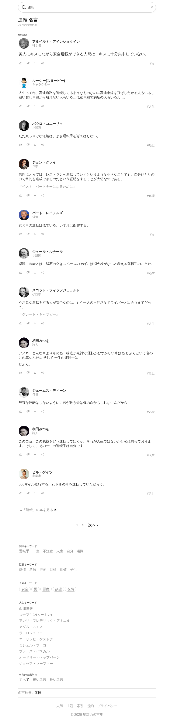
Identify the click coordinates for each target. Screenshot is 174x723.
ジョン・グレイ (44, 162)
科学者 (36, 45)
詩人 (35, 344)
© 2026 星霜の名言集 (87, 714)
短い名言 (39, 679)
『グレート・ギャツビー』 (39, 314)
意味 (32, 569)
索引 (80, 706)
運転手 (24, 551)
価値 (63, 569)
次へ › (93, 525)
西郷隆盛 (26, 608)
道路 (80, 551)
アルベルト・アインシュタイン (56, 41)
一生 (36, 551)
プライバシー (107, 706)
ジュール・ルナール (47, 251)
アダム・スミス (31, 627)
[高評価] (20, 63)
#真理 (151, 196)
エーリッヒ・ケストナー (37, 639)
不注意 (48, 551)
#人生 (151, 106)
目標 (53, 569)
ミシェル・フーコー (34, 645)
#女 (152, 63)
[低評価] (28, 63)
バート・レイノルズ (47, 213)
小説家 (36, 127)
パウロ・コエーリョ (47, 123)
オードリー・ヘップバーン (39, 657)
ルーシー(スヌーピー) (48, 81)
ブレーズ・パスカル (34, 651)
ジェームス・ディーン (49, 390)
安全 (24, 589)
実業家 (36, 476)
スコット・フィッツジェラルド (56, 290)
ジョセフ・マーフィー (36, 663)
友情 (70, 589)
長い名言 (56, 679)
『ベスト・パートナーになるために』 (47, 186)
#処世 (151, 145)
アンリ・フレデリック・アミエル (44, 620)
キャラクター (41, 84)
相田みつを (40, 341)
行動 (42, 569)
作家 (35, 166)
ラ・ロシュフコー (32, 633)
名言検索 (25, 693)
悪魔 (46, 589)
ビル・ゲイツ (42, 472)
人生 (59, 551)
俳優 (35, 217)
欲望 (58, 589)
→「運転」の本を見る (36, 510)
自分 (70, 551)
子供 (73, 569)
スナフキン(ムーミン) (35, 614)
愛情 (22, 569)
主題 (70, 706)
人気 (59, 706)
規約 (90, 706)
